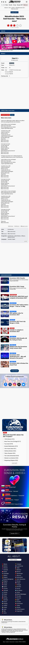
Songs (14, 4)
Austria (5, 571)
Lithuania (18, 564)
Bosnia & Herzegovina (8, 579)
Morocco (18, 575)
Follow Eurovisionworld (14, 377)
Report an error (25, 226)
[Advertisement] (14, 93)
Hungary (5, 603)
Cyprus (5, 586)
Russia (18, 588)
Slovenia (18, 598)
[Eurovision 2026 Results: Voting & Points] (14, 516)
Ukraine (18, 607)
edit (26, 241)
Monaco (18, 571)
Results (10, 4)
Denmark (5, 590)
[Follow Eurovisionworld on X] (6, 2)
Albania (5, 564)
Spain (17, 599)
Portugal (18, 584)
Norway (18, 581)
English (12, 114)
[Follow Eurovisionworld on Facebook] (1, 2)
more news (15, 370)
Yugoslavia (19, 611)
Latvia (4, 613)
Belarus (5, 575)
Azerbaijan (6, 573)
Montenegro (19, 573)
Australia (5, 569)
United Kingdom (20, 609)
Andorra (5, 566)
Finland (5, 594)
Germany (5, 599)
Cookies (16, 641)
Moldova (18, 569)
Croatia (5, 584)
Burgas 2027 (20, 4)
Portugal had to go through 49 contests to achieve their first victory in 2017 (13, 621)
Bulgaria (5, 581)
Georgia (5, 598)
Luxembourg (19, 566)
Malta (17, 568)
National (26, 4)
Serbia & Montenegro (21, 594)
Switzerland (19, 603)
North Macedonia (20, 579)
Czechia (5, 588)
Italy (4, 611)
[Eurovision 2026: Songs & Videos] (14, 480)
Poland (18, 583)
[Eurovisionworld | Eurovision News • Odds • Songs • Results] (14, 1)
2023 (10, 7)
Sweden (18, 601)
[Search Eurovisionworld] (2, 5)
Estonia (5, 592)
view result (14, 463)
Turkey (18, 605)
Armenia (5, 568)
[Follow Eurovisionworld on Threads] (19, 384)
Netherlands (19, 577)
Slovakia (18, 596)
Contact (7, 641)
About (4, 641)
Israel (4, 609)
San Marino (19, 590)
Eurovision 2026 (14, 472)
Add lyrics (17, 226)
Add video (11, 226)
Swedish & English (5, 114)
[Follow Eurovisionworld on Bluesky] (23, 384)
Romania (18, 586)
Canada (5, 583)
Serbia (18, 592)
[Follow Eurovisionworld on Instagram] (3, 2)
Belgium (5, 577)
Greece (5, 601)
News (6, 4)
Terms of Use (11, 641)
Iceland (5, 605)
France (5, 596)
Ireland (5, 607)
